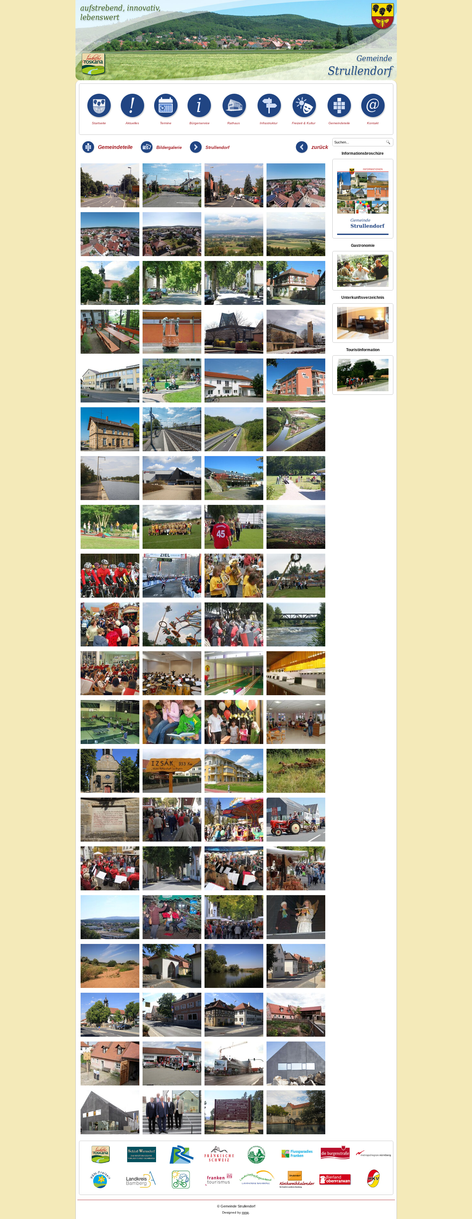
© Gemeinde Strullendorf (236, 1206)
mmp (245, 1212)
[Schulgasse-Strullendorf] (296, 1015)
